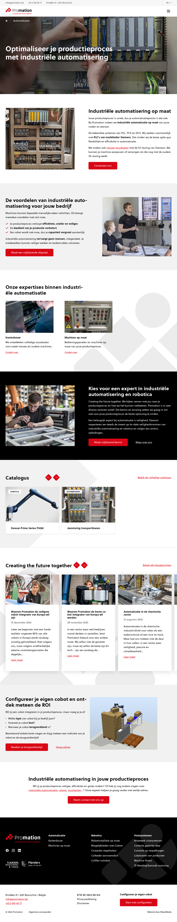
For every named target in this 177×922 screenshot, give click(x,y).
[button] (48, 477)
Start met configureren (139, 902)
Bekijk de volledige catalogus (154, 477)
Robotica (96, 835)
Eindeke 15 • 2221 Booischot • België (26, 895)
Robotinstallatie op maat (105, 840)
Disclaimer (83, 903)
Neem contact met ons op (88, 800)
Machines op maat (59, 845)
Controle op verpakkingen (149, 850)
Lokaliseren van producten (149, 855)
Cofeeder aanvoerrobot (104, 855)
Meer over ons (144, 442)
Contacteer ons (103, 165)
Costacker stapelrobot (103, 850)
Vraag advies (63, 747)
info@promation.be (15, 2)
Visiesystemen (143, 835)
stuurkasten (74, 790)
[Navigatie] (168, 11)
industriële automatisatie (43, 790)
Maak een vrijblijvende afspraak (29, 252)
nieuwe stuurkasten (117, 148)
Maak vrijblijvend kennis (108, 442)
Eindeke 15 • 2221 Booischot (59, 2)
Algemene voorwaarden (40, 912)
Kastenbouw (55, 840)
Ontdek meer (12, 352)
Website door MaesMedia (159, 912)
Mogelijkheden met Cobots (107, 845)
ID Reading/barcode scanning (151, 865)
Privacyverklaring (86, 899)
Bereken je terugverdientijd (26, 747)
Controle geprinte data (147, 845)
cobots (63, 790)
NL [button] (168, 2)
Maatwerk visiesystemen (148, 840)
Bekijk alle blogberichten (157, 565)
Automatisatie (56, 835)
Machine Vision (143, 860)
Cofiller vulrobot (100, 860)
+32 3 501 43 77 (35, 2)
